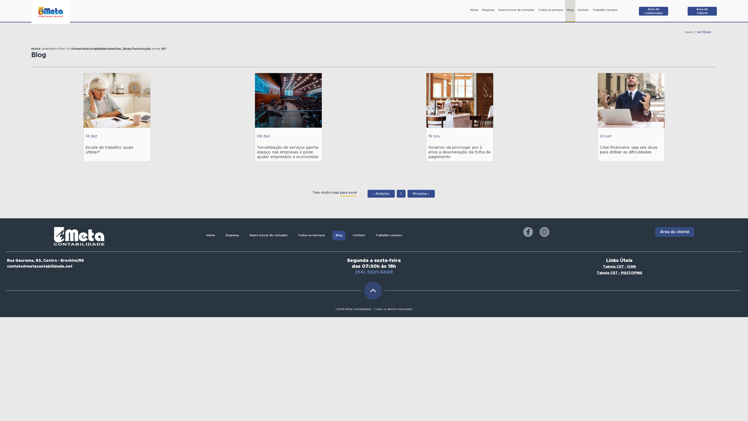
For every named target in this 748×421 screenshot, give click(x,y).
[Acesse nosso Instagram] (544, 232)
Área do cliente (674, 232)
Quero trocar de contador (268, 235)
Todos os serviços (311, 235)
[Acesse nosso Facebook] (528, 232)
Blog (339, 235)
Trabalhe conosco (389, 235)
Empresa (232, 235)
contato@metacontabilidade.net (39, 266)
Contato (359, 235)
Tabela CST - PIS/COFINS (619, 273)
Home (689, 32)
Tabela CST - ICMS (619, 267)
